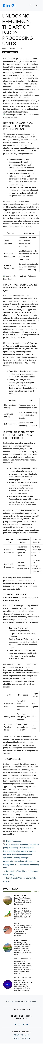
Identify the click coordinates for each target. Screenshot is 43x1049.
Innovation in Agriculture (22, 854)
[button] (30, 5)
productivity (8, 861)
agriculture (7, 858)
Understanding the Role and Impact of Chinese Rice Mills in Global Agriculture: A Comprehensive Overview (23, 931)
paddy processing (10, 848)
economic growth (21, 861)
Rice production (12, 844)
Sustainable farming (11, 851)
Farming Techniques (21, 858)
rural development (28, 851)
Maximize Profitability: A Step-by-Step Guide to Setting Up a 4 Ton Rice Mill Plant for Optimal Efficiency (22, 915)
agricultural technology (29, 844)
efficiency (7, 854)
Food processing (22, 864)
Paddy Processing (10, 52)
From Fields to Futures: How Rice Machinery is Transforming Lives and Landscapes (22, 901)
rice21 (4, 48)
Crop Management (26, 848)
